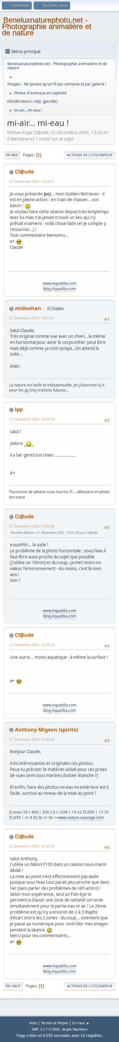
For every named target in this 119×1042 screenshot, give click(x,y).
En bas (12, 155)
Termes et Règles (54, 1022)
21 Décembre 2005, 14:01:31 (31, 318)
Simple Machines (75, 1029)
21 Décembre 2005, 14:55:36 (31, 526)
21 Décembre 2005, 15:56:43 (31, 739)
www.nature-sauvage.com (81, 817)
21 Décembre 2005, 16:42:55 (31, 846)
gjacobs (49, 101)
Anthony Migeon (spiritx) (46, 729)
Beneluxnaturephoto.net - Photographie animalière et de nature (46, 26)
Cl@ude (24, 171)
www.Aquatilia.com (59, 283)
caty (37, 101)
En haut (13, 986)
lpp (19, 409)
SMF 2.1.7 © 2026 (46, 1029)
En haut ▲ (80, 1022)
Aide (33, 1022)
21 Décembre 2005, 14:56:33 (31, 644)
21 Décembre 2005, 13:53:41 (31, 181)
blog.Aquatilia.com (59, 288)
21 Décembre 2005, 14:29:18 (31, 419)
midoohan (28, 308)
